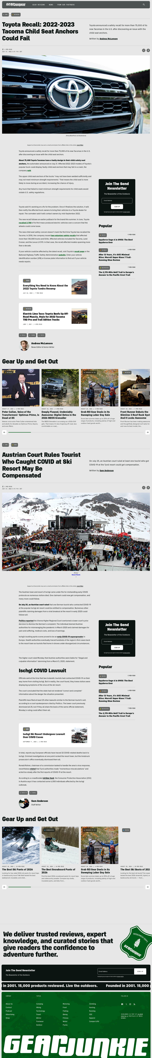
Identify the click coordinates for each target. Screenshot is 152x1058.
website (62, 255)
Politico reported (26, 621)
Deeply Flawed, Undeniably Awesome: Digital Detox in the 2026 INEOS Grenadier (59, 415)
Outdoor (39, 1025)
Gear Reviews (38, 5)
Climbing (92, 1004)
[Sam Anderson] (24, 803)
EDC (90, 1014)
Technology (40, 1011)
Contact (9, 1007)
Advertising (10, 1014)
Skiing (9, 830)
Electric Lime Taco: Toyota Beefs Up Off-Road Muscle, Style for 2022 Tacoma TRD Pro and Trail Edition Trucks (46, 317)
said (29, 171)
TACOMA (33, 335)
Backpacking (105, 267)
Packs (65, 1025)
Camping (39, 1004)
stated (33, 769)
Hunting (92, 1007)
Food (64, 1007)
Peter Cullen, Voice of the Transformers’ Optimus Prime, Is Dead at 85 (20, 415)
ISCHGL (34, 792)
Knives (104, 235)
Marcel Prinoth (76, 575)
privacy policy (126, 212)
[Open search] (144, 4)
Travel (38, 1014)
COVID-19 (24, 792)
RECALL (24, 335)
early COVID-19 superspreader (70, 637)
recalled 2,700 (25, 223)
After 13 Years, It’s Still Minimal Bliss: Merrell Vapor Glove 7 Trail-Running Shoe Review (115, 257)
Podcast (9, 1011)
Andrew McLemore (42, 343)
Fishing (65, 1011)
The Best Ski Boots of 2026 (135, 870)
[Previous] (4, 432)
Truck (27, 280)
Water (65, 1021)
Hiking (38, 1007)
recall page (79, 252)
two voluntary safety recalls (63, 236)
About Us (9, 1004)
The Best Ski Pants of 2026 (17, 870)
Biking (65, 1014)
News (51, 5)
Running (92, 1011)
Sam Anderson (39, 801)
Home (6, 14)
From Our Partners (65, 5)
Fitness (65, 1018)
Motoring (16, 14)
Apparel (92, 1018)
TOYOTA (42, 335)
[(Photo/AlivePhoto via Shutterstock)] (76, 94)
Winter (38, 1018)
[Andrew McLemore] (24, 345)
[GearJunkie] (16, 4)
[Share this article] (143, 50)
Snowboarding (50, 830)
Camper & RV (94, 1021)
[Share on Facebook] (148, 50)
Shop (8, 1018)
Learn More (80, 145)
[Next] (147, 432)
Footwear (104, 250)
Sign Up (117, 206)
